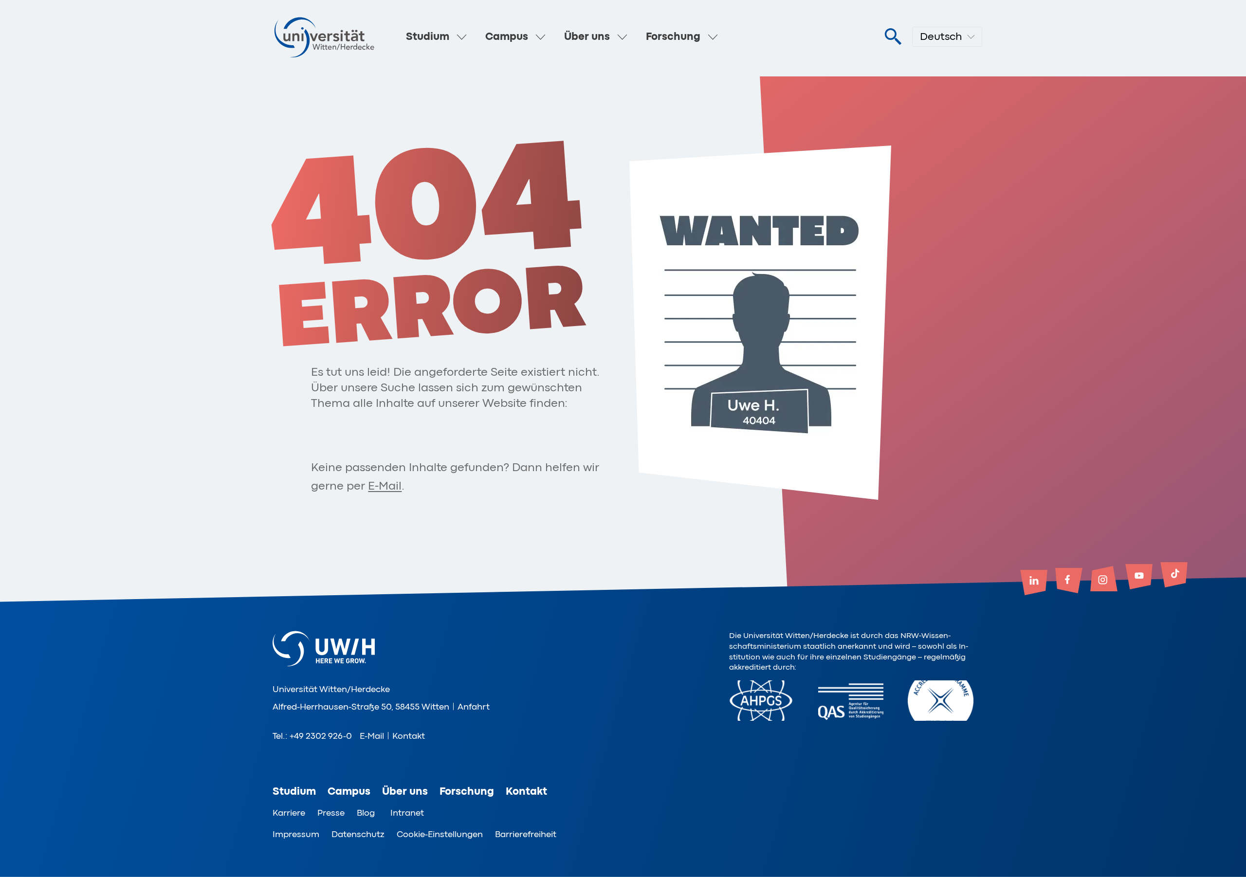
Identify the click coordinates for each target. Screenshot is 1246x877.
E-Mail (385, 486)
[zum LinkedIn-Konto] (1033, 583)
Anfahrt (474, 707)
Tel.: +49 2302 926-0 (312, 736)
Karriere (289, 813)
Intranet (407, 813)
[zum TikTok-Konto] (1174, 575)
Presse (331, 813)
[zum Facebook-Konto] (1068, 581)
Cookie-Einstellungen (440, 834)
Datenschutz (358, 834)
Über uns (587, 36)
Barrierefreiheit (525, 834)
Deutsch (941, 36)
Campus (506, 36)
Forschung (673, 36)
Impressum (296, 834)
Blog (366, 813)
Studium (427, 36)
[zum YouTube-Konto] (1139, 577)
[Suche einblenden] (892, 36)
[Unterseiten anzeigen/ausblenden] (462, 37)
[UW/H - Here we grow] (324, 37)
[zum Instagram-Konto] (1104, 579)
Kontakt (408, 736)
